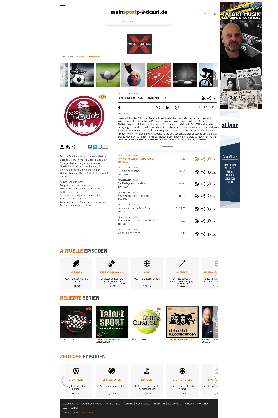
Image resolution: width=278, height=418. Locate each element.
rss (68, 146)
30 (158, 107)
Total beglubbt (124, 94)
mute (120, 107)
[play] (167, 107)
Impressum (159, 404)
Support (75, 408)
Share (209, 98)
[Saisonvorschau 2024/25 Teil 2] (214, 209)
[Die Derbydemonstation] (214, 184)
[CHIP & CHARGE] (147, 322)
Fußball (70, 57)
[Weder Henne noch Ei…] (214, 234)
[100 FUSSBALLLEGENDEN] (182, 322)
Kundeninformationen (196, 404)
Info (209, 159)
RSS (204, 98)
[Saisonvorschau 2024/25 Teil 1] (214, 221)
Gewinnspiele (143, 404)
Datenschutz (174, 404)
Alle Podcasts (70, 404)
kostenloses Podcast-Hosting (97, 404)
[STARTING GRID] (76, 322)
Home (62, 57)
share (73, 146)
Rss (197, 159)
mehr (167, 144)
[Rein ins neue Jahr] (214, 172)
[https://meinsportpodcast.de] (139, 14)
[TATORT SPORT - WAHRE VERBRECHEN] (112, 322)
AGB (65, 408)
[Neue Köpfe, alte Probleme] (214, 196)
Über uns (128, 404)
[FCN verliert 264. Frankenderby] (214, 159)
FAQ (118, 404)
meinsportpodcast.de (85, 412)
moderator (62, 146)
